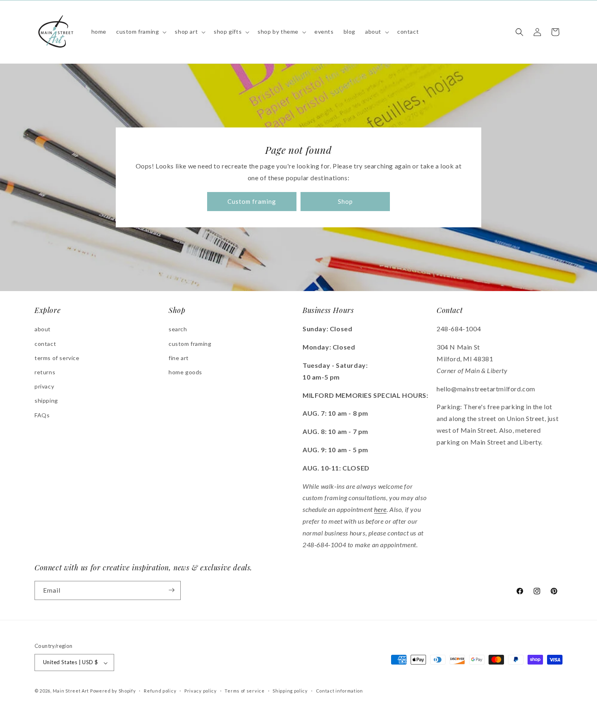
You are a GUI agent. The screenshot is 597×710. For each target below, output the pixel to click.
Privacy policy (200, 690)
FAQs (42, 415)
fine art (179, 357)
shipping (46, 400)
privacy (44, 386)
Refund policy (160, 690)
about (43, 329)
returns (45, 372)
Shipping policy (290, 690)
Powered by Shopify (113, 691)
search (178, 329)
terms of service (57, 357)
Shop (345, 201)
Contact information (339, 690)
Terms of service (244, 690)
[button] (140, 31)
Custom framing (251, 201)
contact (45, 343)
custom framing (190, 343)
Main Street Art (71, 691)
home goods (185, 372)
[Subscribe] (171, 590)
